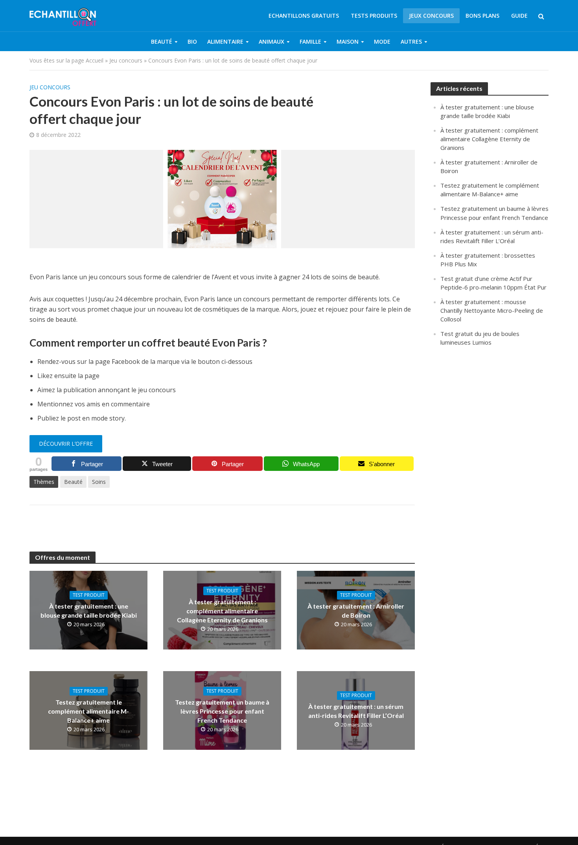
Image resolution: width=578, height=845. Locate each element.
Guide (519, 15)
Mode (382, 41)
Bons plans (482, 15)
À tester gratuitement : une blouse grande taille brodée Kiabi (88, 610)
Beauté (161, 41)
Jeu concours (125, 60)
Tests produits (374, 15)
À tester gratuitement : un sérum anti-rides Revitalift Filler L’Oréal (356, 711)
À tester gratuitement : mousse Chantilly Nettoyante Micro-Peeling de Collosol (491, 310)
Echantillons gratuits (304, 15)
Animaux (271, 41)
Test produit (89, 595)
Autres (411, 41)
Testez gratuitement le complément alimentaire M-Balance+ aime (88, 711)
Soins (99, 481)
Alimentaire (225, 41)
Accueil (94, 60)
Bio (192, 41)
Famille (310, 41)
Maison (348, 41)
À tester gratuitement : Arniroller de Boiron (355, 610)
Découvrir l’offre (66, 443)
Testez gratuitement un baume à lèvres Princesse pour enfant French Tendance (222, 711)
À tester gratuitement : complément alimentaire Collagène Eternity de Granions (222, 611)
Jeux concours (431, 15)
